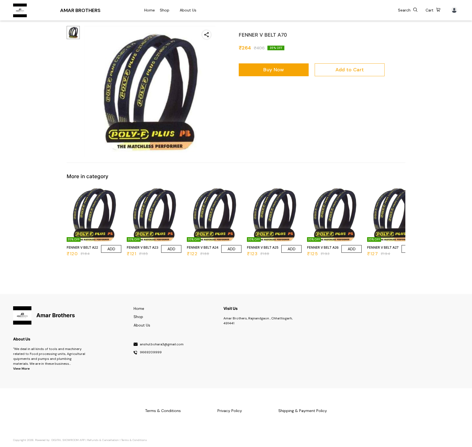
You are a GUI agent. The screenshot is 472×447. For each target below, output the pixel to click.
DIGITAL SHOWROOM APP (68, 440)
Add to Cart (349, 69)
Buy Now (273, 69)
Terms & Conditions (134, 440)
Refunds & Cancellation (103, 440)
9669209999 (151, 352)
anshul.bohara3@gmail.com (162, 344)
